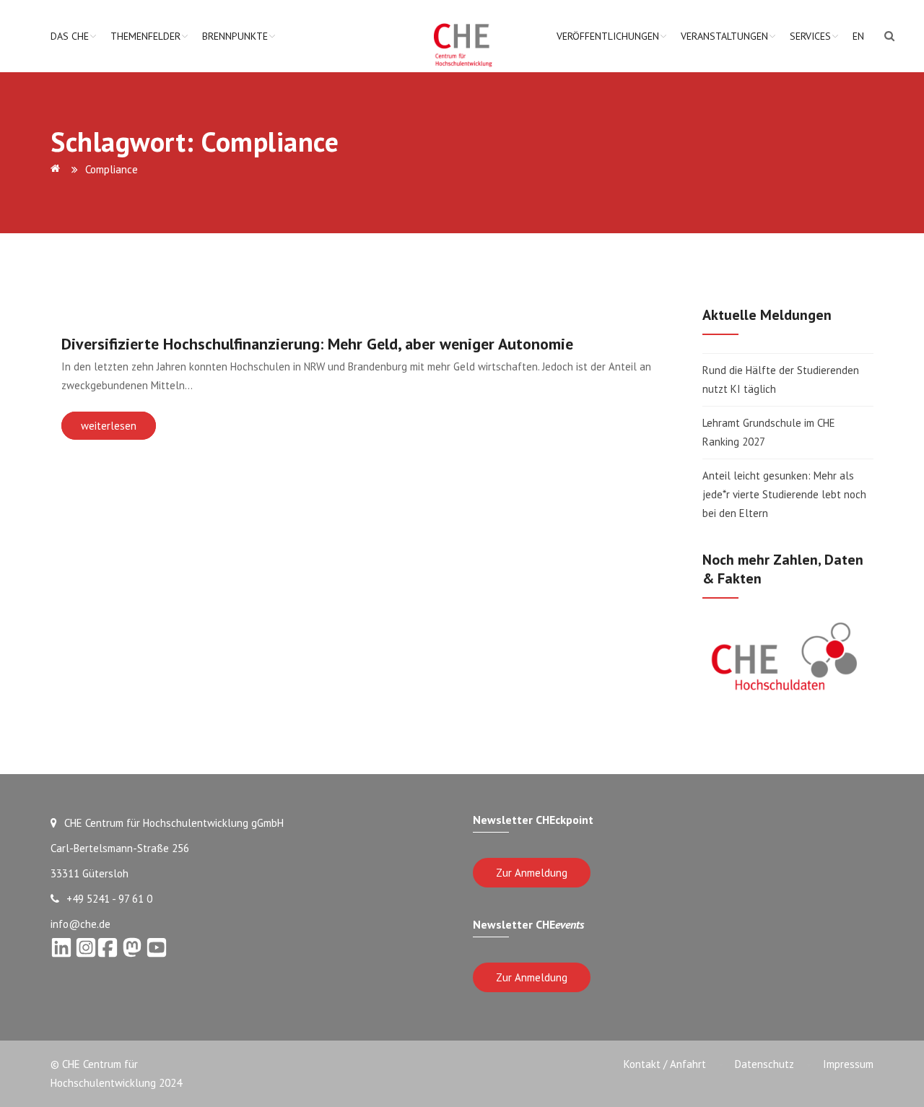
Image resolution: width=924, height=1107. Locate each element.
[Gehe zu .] (58, 169)
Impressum (848, 1064)
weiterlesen (108, 426)
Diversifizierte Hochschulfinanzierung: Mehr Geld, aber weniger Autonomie (317, 344)
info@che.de (80, 924)
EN (858, 36)
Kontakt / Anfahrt (665, 1064)
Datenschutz (764, 1064)
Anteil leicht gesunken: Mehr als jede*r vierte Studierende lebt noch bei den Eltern (784, 494)
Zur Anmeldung (531, 873)
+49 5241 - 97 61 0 (109, 899)
